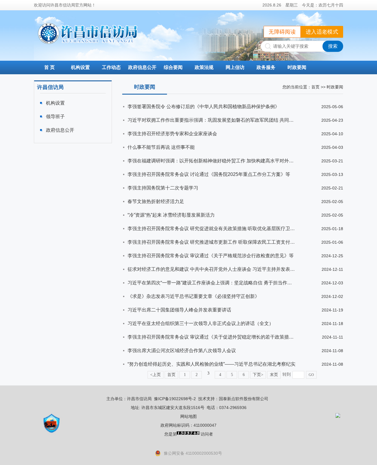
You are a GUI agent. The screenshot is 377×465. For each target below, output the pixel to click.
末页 (274, 374)
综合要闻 (173, 67)
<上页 (155, 374)
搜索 (333, 46)
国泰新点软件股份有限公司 (243, 398)
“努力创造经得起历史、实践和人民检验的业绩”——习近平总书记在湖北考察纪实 (211, 364)
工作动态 (111, 67)
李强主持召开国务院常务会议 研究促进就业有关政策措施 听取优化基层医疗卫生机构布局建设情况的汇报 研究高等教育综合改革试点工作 (211, 228)
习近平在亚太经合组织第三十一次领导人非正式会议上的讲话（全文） (201, 323)
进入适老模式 (322, 32)
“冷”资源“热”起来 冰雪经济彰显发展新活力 (171, 214)
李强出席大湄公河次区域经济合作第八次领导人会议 (182, 350)
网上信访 (235, 67)
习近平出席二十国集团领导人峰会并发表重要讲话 (179, 309)
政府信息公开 (142, 67)
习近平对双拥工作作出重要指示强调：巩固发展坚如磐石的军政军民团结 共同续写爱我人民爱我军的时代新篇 (211, 120)
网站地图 (188, 416)
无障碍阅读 (282, 32)
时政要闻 (296, 67)
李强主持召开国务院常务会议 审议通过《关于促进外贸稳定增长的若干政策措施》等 (211, 336)
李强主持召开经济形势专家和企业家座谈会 (172, 133)
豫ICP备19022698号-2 (175, 398)
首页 (315, 87)
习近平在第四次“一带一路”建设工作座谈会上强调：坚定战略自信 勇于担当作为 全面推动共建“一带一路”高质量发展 (211, 282)
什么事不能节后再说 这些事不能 (161, 147)
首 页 (49, 67)
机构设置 (80, 67)
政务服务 (266, 67)
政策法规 (204, 67)
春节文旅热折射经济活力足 (156, 201)
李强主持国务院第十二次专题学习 (163, 187)
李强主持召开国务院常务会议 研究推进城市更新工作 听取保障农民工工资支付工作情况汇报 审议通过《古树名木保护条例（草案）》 (211, 242)
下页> (258, 374)
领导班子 (55, 116)
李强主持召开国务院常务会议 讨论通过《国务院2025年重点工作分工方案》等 (209, 174)
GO (311, 375)
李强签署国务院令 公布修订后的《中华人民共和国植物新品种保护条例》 (204, 106)
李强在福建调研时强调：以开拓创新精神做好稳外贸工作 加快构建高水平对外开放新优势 (211, 160)
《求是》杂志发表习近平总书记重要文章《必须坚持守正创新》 (193, 296)
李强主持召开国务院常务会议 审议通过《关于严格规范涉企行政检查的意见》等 (211, 255)
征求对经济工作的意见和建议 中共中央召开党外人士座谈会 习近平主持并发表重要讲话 (211, 269)
